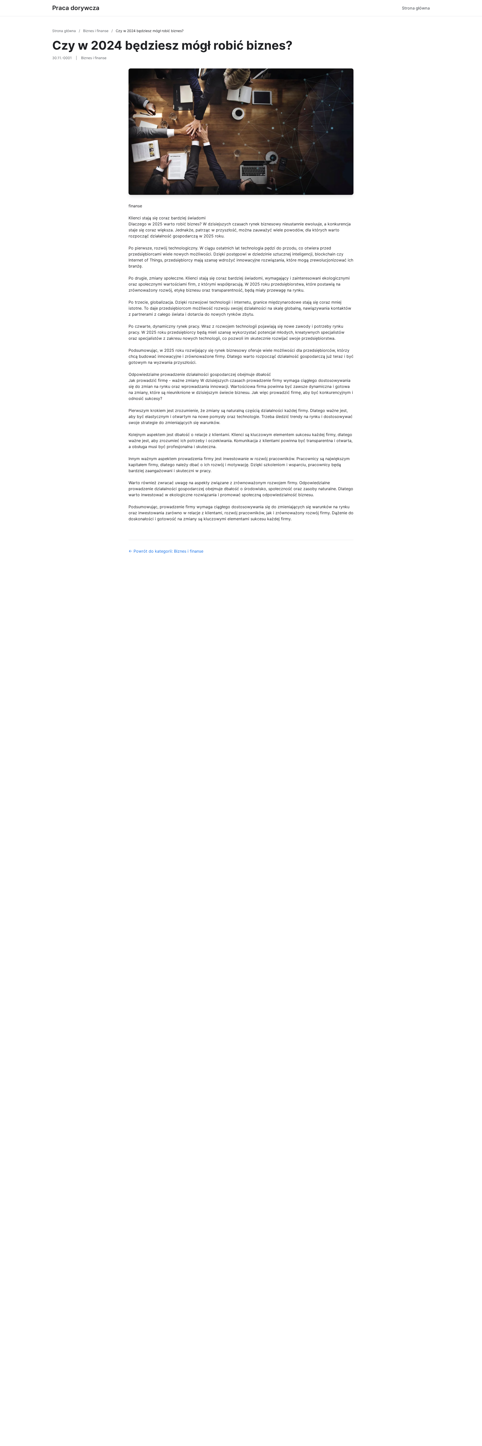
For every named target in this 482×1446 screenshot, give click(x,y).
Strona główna (416, 8)
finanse (135, 205)
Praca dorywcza (75, 8)
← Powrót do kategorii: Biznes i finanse (166, 551)
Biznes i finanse (96, 31)
